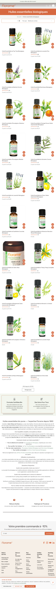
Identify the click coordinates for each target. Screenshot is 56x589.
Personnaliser (7, 586)
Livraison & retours (4, 567)
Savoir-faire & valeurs (18, 563)
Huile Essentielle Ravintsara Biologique (41, 87)
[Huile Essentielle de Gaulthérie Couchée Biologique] (13, 217)
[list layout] (17, 21)
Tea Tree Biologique (29, 446)
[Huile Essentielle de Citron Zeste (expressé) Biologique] (42, 181)
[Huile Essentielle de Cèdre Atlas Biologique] (13, 253)
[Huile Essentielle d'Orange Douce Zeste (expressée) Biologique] (42, 109)
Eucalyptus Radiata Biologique (30, 448)
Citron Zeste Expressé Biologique (37, 450)
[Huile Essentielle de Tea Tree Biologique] (13, 37)
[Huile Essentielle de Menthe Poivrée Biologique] (13, 73)
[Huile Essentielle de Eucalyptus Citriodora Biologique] (13, 325)
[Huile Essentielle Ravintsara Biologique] (42, 73)
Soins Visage (28, 560)
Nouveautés (51, 559)
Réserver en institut (40, 561)
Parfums (28, 557)
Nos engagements (18, 567)
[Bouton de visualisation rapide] (24, 44)
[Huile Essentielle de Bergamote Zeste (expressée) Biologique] (13, 289)
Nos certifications (18, 571)
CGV (2, 572)
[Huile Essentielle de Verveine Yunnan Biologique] (42, 145)
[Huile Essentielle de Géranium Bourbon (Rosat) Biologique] (42, 217)
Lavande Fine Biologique (31, 442)
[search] (46, 5)
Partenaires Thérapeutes (51, 574)
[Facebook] (44, 543)
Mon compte (4, 561)
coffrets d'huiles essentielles (24, 452)
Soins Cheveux (28, 564)
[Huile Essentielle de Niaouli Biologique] (13, 361)
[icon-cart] (49, 5)
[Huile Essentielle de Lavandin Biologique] (13, 181)
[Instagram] (47, 543)
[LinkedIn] (53, 543)
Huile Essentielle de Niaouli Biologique (12, 375)
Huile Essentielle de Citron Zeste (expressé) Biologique (40, 196)
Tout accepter (30, 586)
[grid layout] (19, 21)
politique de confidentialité (20, 583)
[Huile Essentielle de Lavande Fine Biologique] (42, 37)
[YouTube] (50, 543)
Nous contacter (5, 564)
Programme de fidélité (51, 570)
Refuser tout (18, 586)
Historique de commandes (4, 558)
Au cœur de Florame (18, 560)
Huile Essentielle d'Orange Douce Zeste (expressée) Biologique (42, 124)
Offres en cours (50, 562)
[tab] (2, 156)
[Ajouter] (24, 47)
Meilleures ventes (51, 566)
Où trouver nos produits (40, 568)
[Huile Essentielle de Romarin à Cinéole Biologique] (42, 289)
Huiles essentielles (29, 572)
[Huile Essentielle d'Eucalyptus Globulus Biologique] (13, 109)
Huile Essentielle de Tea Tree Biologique (13, 51)
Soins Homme (28, 568)
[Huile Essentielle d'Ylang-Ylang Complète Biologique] (42, 253)
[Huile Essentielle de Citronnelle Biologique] (42, 361)
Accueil (19, 17)
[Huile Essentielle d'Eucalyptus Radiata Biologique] (13, 145)
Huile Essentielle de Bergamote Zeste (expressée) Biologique (12, 304)
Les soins (39, 564)
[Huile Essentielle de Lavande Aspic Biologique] (42, 325)
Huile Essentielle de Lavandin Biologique (13, 195)
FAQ (2, 570)
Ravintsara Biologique (47, 448)
